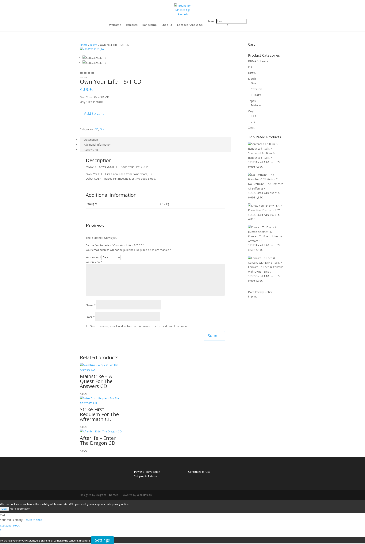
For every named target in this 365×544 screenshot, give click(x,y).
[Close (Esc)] (81, 73)
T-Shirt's (256, 95)
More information (20, 508)
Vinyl (251, 111)
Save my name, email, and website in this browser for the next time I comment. (139, 326)
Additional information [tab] (97, 144)
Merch (252, 78)
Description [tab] (91, 139)
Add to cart (94, 113)
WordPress (144, 495)
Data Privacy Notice (260, 292)
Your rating (94, 257)
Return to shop (33, 520)
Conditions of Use (199, 471)
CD (96, 129)
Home (83, 45)
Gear (254, 83)
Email (90, 317)
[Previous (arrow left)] (81, 77)
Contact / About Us (189, 25)
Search (211, 21)
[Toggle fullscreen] (88, 73)
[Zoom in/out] (92, 73)
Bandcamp (149, 25)
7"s (253, 121)
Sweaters (256, 89)
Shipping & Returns (145, 476)
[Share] (85, 73)
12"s (253, 115)
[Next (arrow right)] (85, 77)
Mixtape (256, 105)
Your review (94, 262)
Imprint (252, 296)
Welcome (115, 25)
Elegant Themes (107, 495)
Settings (102, 540)
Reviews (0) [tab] (91, 149)
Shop (165, 25)
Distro (94, 45)
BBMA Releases (258, 61)
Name (91, 305)
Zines (251, 127)
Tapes (252, 101)
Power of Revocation (147, 471)
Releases (131, 25)
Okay (4, 508)
